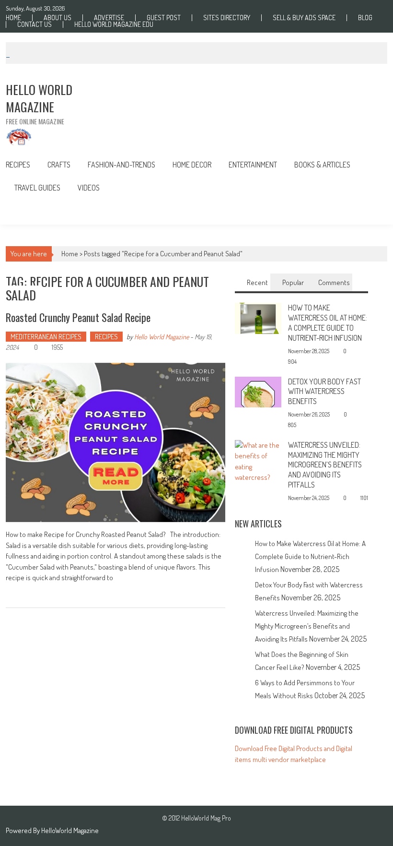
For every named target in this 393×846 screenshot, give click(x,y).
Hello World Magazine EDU (113, 24)
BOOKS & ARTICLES (322, 164)
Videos (89, 187)
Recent (257, 282)
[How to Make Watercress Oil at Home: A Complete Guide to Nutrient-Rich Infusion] (258, 317)
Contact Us (34, 24)
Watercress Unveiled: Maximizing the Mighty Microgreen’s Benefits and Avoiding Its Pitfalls (325, 464)
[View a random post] (373, 211)
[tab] (252, 282)
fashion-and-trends (121, 164)
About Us (57, 17)
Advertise (109, 17)
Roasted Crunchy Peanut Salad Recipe (78, 317)
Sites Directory (226, 17)
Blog (365, 17)
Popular (293, 282)
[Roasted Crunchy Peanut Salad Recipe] (115, 442)
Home (13, 17)
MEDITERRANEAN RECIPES (46, 336)
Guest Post (164, 17)
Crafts (58, 164)
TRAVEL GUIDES (37, 187)
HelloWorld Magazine (70, 830)
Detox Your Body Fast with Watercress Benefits (324, 391)
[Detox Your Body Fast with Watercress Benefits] (258, 391)
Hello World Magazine (161, 337)
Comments (334, 282)
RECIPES (18, 164)
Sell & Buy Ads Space (304, 17)
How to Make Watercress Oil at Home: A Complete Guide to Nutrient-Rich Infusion (327, 322)
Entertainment (253, 164)
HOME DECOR (192, 164)
